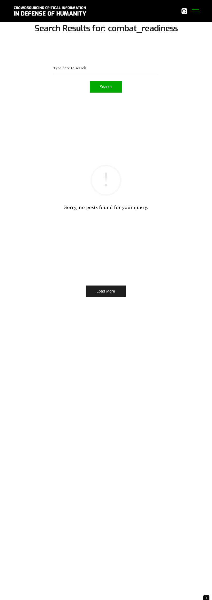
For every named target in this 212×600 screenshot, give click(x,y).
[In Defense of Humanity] (50, 11)
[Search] (184, 11)
